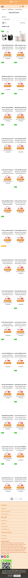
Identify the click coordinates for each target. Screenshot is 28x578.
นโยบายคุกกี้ (18, 573)
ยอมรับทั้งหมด (17, 575)
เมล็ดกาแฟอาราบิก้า (15, 547)
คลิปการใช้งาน (4, 535)
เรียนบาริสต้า (6, 552)
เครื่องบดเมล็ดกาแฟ (10, 546)
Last (21, 499)
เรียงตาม (4, 17)
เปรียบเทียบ (8, 58)
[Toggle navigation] (26, 6)
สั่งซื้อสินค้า (8, 55)
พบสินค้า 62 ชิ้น (5, 26)
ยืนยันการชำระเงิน (4, 526)
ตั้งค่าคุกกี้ (10, 575)
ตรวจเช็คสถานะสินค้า (5, 529)
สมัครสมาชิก (3, 523)
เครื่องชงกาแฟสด (14, 544)
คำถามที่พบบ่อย (4, 538)
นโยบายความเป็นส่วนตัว (5, 511)
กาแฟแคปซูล (7, 549)
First (7, 499)
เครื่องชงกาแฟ (12, 543)
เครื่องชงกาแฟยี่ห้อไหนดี (15, 551)
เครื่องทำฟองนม (20, 546)
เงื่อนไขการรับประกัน (5, 514)
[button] (19, 6)
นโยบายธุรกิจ (3, 508)
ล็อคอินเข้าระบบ (4, 520)
